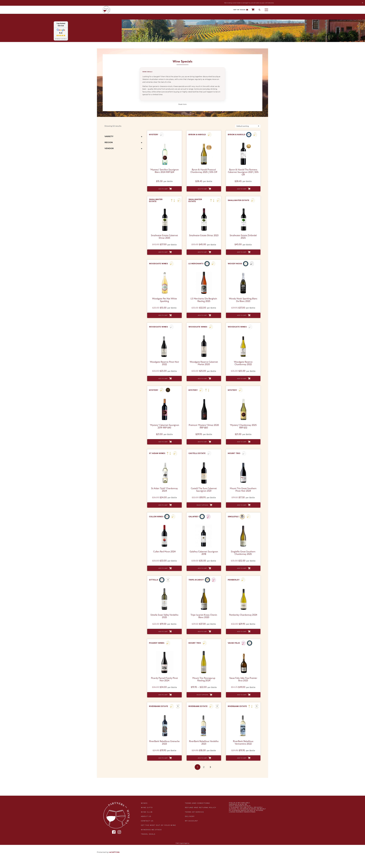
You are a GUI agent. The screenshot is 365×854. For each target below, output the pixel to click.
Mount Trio (234, 453)
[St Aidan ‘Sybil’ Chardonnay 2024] (164, 461)
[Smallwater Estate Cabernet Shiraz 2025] (164, 208)
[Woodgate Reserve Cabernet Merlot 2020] (203, 335)
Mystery (153, 135)
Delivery (190, 816)
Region (109, 142)
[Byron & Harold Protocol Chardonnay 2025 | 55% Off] (203, 143)
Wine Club (146, 812)
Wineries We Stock (151, 830)
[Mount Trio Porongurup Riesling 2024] (203, 651)
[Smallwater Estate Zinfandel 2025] (243, 208)
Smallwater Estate (156, 200)
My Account (191, 821)
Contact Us (147, 821)
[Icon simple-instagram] (119, 832)
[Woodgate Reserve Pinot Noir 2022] (164, 335)
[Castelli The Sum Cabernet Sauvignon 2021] (203, 461)
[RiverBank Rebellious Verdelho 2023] (203, 714)
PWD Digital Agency (182, 843)
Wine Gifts (147, 807)
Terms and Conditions (197, 803)
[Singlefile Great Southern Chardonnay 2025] (243, 524)
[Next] (210, 767)
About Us (146, 816)
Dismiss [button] (362, 3)
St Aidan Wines (157, 453)
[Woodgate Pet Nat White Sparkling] (164, 271)
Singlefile (233, 517)
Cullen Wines (156, 517)
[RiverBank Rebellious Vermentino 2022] (243, 714)
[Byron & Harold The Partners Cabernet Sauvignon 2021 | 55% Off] (243, 143)
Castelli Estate (197, 453)
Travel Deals (148, 834)
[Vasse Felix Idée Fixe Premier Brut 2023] (243, 651)
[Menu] (266, 9)
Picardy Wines (156, 643)
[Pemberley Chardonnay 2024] (243, 588)
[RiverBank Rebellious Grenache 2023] (164, 714)
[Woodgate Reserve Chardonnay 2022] (243, 335)
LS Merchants (196, 264)
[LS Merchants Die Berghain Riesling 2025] (203, 271)
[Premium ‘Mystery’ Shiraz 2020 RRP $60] (203, 398)
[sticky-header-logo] (106, 10)
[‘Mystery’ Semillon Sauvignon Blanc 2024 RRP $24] (164, 143)
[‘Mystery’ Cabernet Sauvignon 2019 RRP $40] (164, 398)
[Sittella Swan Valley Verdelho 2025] (164, 588)
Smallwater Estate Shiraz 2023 (204, 235)
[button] (259, 10)
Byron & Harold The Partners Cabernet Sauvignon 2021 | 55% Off (243, 172)
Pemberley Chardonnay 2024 (243, 615)
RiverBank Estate (158, 706)
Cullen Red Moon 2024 (164, 552)
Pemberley (233, 580)
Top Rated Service (60, 24)
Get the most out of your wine (158, 825)
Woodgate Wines (158, 264)
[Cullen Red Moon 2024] (164, 524)
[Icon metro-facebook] (114, 832)
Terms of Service (194, 812)
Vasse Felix (234, 643)
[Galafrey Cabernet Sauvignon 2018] (203, 524)
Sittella (153, 580)
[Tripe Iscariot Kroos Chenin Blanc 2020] (203, 588)
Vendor (109, 148)
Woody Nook (235, 264)
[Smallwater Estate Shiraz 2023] (203, 208)
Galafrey (193, 517)
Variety (109, 136)
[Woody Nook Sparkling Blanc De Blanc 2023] (243, 271)
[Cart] (253, 10)
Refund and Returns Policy (200, 807)
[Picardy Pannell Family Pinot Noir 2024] (164, 651)
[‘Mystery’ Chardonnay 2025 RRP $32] (243, 398)
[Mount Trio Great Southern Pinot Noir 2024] (243, 461)
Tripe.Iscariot (196, 580)
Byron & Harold (197, 135)
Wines (144, 803)
